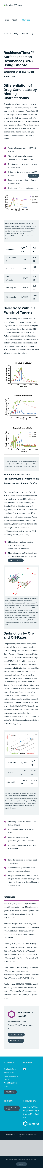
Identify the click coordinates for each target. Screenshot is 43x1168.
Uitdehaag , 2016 (20, 535)
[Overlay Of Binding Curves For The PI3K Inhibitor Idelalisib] (21, 361)
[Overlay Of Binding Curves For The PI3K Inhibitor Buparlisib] (21, 426)
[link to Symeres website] (31, 1123)
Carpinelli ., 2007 (17, 706)
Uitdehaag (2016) (12, 944)
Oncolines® (8, 506)
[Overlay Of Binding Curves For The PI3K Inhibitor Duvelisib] (21, 393)
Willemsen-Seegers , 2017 (26, 466)
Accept (21, 1164)
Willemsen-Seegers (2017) (16, 924)
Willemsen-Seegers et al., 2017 (26, 801)
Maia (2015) (10, 903)
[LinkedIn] (24, 1069)
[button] (32, 33)
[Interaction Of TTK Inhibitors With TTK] (21, 194)
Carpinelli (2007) (12, 984)
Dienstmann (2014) (13, 967)
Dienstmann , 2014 (24, 620)
